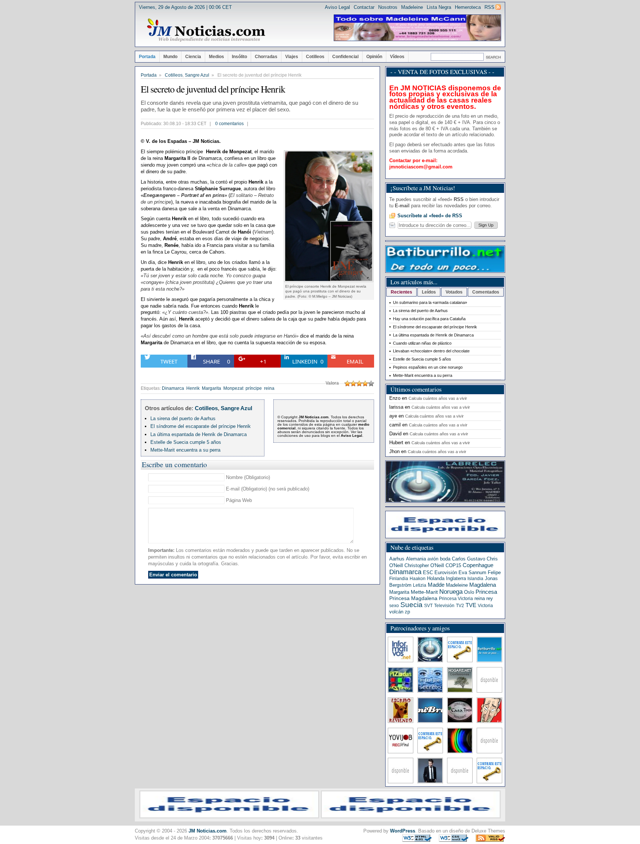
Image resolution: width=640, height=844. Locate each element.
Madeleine (412, 7)
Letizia (419, 585)
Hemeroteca (468, 7)
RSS (489, 7)
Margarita (211, 388)
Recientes (401, 292)
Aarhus (396, 559)
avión (433, 559)
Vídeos (397, 56)
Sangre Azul (197, 75)
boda (445, 559)
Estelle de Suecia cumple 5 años (185, 442)
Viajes (291, 56)
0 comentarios (229, 123)
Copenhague (478, 565)
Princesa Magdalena (413, 598)
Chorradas (266, 56)
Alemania (416, 559)
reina (269, 388)
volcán (396, 611)
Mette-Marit (424, 592)
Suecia (411, 605)
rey (489, 598)
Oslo (469, 592)
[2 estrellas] (353, 383)
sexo (394, 605)
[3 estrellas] (359, 383)
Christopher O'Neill (424, 565)
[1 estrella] (347, 383)
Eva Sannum (472, 572)
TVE (471, 605)
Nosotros (387, 7)
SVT (428, 605)
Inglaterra (456, 578)
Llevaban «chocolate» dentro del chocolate (431, 351)
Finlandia (398, 578)
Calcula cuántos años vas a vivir (438, 398)
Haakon (418, 578)
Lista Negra (439, 7)
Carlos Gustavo (468, 559)
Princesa (486, 592)
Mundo (170, 56)
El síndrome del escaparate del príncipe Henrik (200, 426)
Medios (216, 56)
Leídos (429, 292)
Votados (454, 292)
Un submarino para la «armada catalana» (430, 302)
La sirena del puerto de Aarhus (183, 418)
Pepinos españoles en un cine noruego (428, 367)
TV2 (460, 605)
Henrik (193, 388)
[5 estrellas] (371, 383)
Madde (436, 585)
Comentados (485, 292)
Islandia (475, 578)
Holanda (435, 578)
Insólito (239, 56)
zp (407, 611)
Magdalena (482, 585)
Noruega (451, 591)
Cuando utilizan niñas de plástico (422, 343)
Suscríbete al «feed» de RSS (429, 215)
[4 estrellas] (365, 383)
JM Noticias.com (208, 831)
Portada (147, 56)
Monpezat (233, 388)
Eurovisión (445, 572)
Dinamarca (173, 388)
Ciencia (193, 56)
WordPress (402, 831)
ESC (428, 572)
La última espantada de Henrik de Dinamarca (198, 434)
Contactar (364, 7)
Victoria (485, 605)
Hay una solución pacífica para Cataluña (429, 318)
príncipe (254, 388)
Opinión (374, 56)
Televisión (444, 605)
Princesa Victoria (456, 598)
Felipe (494, 572)
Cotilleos (315, 56)
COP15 (453, 565)
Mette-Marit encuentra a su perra (185, 450)
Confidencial (345, 56)
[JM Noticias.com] (206, 30)
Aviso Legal (337, 7)
